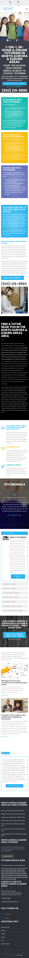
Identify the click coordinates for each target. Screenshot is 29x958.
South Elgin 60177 (9, 359)
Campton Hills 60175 (14, 350)
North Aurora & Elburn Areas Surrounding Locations (14, 868)
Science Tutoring (10, 601)
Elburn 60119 (4, 352)
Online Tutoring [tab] (7, 755)
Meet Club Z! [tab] (6, 753)
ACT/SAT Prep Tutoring (11, 593)
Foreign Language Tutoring (13, 606)
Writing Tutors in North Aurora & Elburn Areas (13, 817)
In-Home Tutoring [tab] (16, 753)
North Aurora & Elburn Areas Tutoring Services (13, 865)
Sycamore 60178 (9, 357)
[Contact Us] (18, 2)
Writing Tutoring (10, 588)
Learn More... (12, 572)
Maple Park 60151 (22, 352)
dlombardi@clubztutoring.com (10, 901)
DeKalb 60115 (24, 350)
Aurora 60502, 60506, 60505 (8, 870)
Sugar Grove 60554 (17, 354)
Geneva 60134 (17, 877)
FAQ (2, 940)
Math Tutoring (9, 533)
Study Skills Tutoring (11, 597)
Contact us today (11, 656)
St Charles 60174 (16, 875)
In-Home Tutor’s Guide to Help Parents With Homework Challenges (13, 717)
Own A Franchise (5, 943)
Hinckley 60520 (12, 352)
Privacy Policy (19, 955)
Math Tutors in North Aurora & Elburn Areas (12, 810)
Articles (3, 937)
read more (4, 695)
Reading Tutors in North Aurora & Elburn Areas (13, 814)
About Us (3, 930)
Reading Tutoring (10, 584)
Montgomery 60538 (6, 354)
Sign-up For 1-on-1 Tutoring (14, 83)
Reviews (3, 934)
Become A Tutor (5, 927)
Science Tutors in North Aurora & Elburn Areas (13, 820)
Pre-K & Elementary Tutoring (13, 610)
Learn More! (7, 856)
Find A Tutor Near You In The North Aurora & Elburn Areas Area (14, 330)
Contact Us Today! (18, 576)
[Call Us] (10, 2)
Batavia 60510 (17, 357)
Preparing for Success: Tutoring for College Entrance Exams (14, 683)
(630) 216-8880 (6, 898)
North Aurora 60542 (20, 359)
